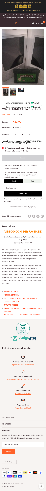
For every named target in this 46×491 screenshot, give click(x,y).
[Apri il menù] (3, 23)
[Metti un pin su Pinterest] (33, 216)
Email (14, 181)
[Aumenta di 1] (29, 134)
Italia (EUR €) (7, 462)
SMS (32, 181)
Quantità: (5, 134)
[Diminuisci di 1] (15, 134)
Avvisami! (23, 194)
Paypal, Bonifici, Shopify (23, 408)
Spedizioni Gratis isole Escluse (23, 365)
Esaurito (23, 158)
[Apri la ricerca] (33, 23)
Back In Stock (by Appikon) (27, 207)
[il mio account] (37, 23)
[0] (42, 23)
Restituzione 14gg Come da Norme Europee (23, 379)
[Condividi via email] (42, 216)
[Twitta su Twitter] (38, 216)
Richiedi (9, 451)
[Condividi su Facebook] (29, 216)
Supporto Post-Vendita (23, 393)
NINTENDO (6, 114)
